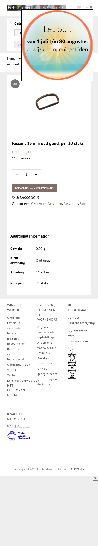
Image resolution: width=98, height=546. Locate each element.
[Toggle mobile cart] (78, 7)
